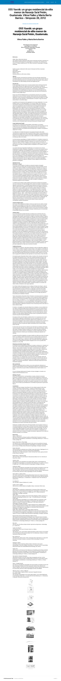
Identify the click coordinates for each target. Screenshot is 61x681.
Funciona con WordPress (18, 678)
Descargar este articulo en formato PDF (30, 23)
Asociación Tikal (10, 678)
